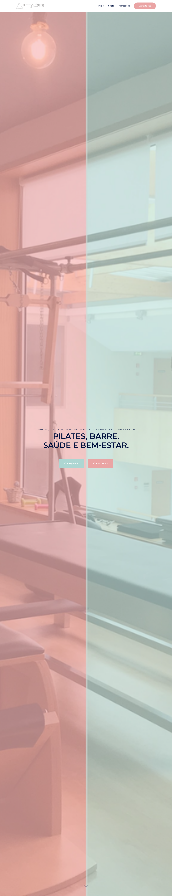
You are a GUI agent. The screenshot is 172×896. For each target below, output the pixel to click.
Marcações (124, 6)
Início (101, 6)
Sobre (111, 6)
